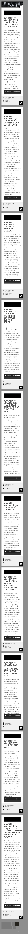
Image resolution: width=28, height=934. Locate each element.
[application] (12, 92)
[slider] (18, 91)
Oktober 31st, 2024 (9, 97)
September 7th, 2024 (9, 911)
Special (10, 293)
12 (7, 927)
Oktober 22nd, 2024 (9, 290)
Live (10, 384)
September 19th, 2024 (10, 722)
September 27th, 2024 (10, 643)
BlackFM (7, 100)
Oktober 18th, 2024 (9, 382)
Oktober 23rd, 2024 (9, 203)
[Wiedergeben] (5, 91)
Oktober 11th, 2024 (9, 484)
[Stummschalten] (16, 91)
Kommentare (8, 98)
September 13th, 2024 (10, 805)
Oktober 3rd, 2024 (9, 558)
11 (3, 927)
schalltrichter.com (19, 931)
